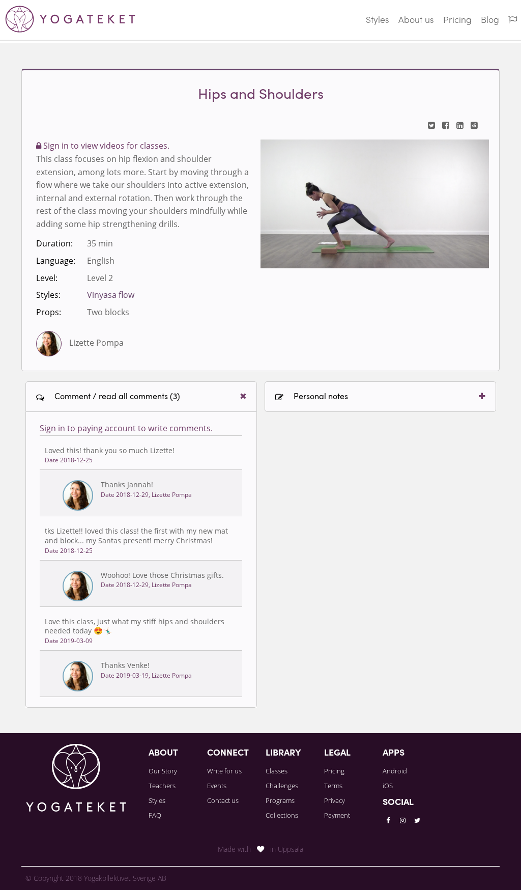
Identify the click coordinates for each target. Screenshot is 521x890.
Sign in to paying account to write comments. (126, 428)
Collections (282, 815)
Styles (377, 20)
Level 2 (100, 278)
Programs (280, 800)
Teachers (162, 785)
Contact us (223, 800)
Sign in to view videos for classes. (105, 145)
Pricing (457, 20)
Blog (490, 20)
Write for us (224, 770)
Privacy (334, 800)
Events (216, 785)
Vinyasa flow (110, 294)
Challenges (282, 785)
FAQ (155, 815)
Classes (276, 770)
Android (395, 770)
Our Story (163, 770)
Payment (337, 815)
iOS (388, 785)
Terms (333, 785)
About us (416, 20)
